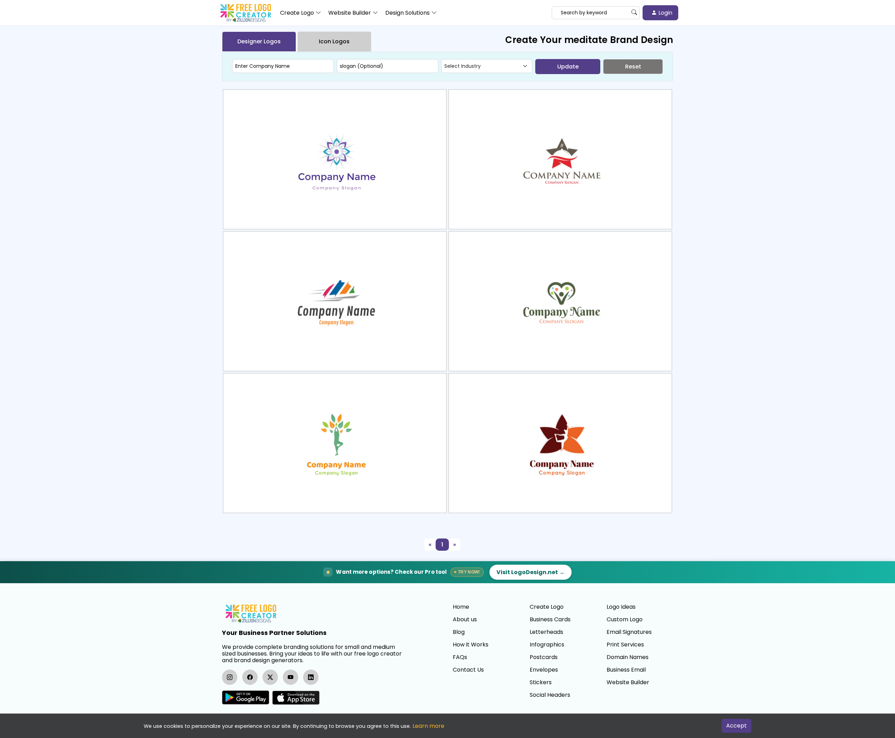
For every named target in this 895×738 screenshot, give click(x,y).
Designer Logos (259, 41)
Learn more (428, 726)
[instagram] (229, 677)
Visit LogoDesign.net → (530, 572)
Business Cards (550, 619)
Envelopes (544, 670)
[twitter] (270, 677)
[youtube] (290, 677)
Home (461, 607)
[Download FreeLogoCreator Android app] (245, 697)
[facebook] (250, 677)
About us (465, 619)
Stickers (541, 682)
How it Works (470, 644)
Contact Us (468, 670)
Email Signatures (629, 632)
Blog (459, 632)
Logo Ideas (621, 607)
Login (664, 13)
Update (568, 67)
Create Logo (547, 607)
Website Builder (628, 682)
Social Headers (550, 695)
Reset (633, 67)
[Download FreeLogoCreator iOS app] (296, 697)
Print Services (625, 644)
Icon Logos (334, 41)
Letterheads (546, 632)
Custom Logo (625, 619)
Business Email (626, 670)
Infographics (547, 644)
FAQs (460, 657)
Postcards (544, 657)
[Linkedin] (310, 677)
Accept (736, 726)
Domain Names (628, 657)
